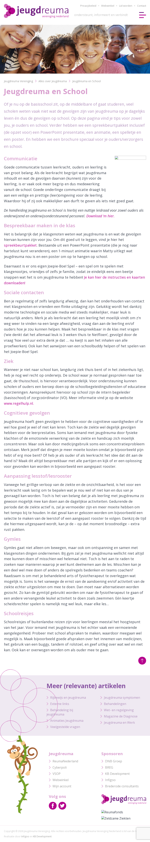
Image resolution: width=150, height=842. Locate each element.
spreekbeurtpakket (20, 245)
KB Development (117, 774)
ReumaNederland (65, 761)
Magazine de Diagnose (121, 716)
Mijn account (62, 786)
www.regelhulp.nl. (19, 403)
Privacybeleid (88, 5)
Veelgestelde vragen (65, 727)
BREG (109, 767)
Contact (141, 5)
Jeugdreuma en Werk (119, 722)
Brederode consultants (122, 786)
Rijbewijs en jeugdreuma (68, 697)
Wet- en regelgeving (119, 710)
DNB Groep (113, 761)
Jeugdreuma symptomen (122, 697)
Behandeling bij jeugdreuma (59, 712)
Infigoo (110, 780)
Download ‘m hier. (100, 216)
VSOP (57, 774)
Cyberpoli (60, 767)
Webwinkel (107, 5)
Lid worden (125, 5)
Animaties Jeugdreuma (66, 720)
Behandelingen (115, 704)
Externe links (59, 704)
